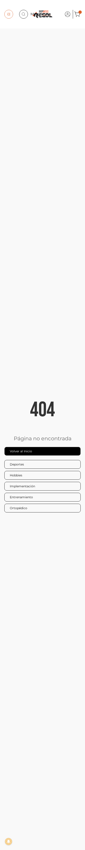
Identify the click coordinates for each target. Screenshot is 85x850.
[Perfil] (68, 14)
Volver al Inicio (21, 451)
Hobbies (16, 475)
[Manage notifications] (8, 841)
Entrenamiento (21, 497)
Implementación (22, 486)
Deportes (17, 464)
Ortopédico (18, 508)
